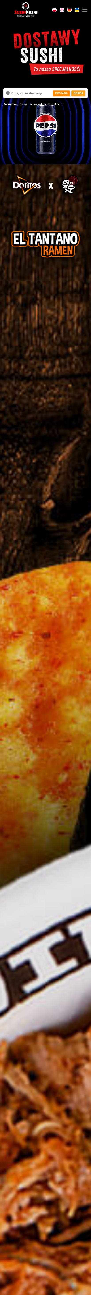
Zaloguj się (10, 104)
